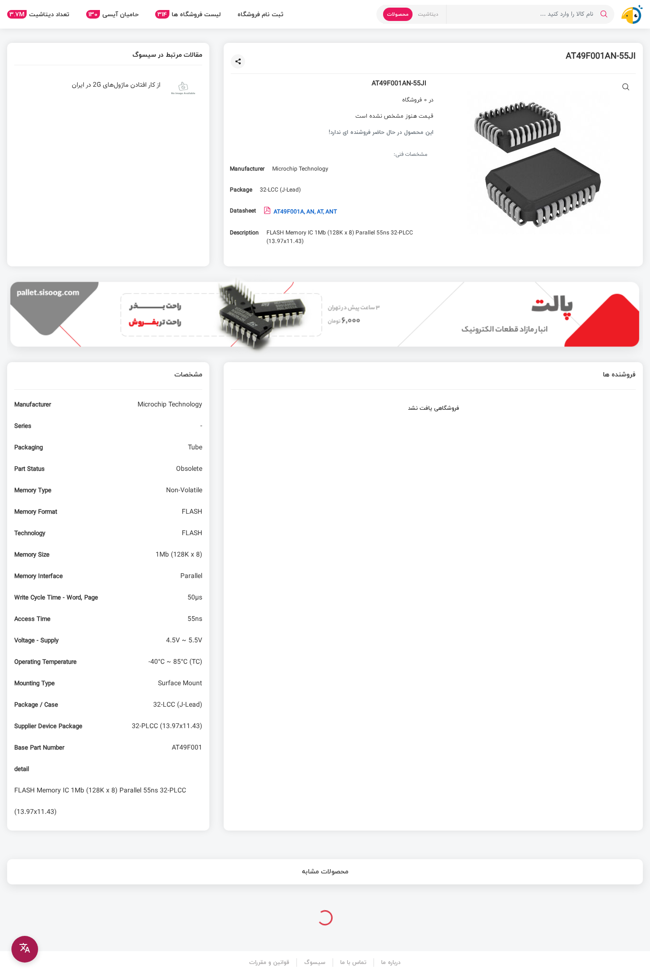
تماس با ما (353, 962)
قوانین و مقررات (269, 962)
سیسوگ (314, 962)
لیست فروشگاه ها (189, 14)
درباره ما (391, 962)
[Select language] (24, 949)
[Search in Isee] (604, 14)
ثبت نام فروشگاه (260, 14)
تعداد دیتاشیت (39, 14)
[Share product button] (238, 61)
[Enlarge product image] (626, 87)
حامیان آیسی (113, 14)
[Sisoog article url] (108, 92)
